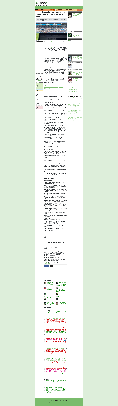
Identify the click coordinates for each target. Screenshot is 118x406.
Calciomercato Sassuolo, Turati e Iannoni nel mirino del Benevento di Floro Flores (59, 321)
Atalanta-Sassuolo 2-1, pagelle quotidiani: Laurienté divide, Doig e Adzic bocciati (59, 373)
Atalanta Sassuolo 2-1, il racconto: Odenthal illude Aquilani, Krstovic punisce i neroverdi (60, 387)
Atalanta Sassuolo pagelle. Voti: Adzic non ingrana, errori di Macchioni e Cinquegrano (60, 389)
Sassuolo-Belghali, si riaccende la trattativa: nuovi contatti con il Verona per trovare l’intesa (60, 353)
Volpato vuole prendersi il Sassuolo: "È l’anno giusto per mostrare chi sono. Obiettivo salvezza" (61, 331)
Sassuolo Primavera (71, 69)
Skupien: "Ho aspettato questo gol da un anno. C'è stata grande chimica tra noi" (59, 369)
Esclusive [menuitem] (54, 7)
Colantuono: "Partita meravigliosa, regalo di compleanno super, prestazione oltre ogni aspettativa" (62, 370)
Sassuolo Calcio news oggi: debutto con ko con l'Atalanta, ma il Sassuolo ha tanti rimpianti (60, 380)
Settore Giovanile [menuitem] (77, 7)
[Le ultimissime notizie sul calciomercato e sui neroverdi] (42, 3)
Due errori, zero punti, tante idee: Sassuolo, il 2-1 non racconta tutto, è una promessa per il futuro (61, 360)
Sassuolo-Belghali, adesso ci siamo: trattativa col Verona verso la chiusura (58, 329)
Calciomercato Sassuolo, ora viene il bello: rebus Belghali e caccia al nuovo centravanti (60, 377)
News (47, 262)
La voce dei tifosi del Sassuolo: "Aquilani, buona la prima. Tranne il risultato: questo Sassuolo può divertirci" (63, 359)
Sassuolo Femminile (71, 62)
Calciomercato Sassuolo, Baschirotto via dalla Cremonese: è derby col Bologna (59, 319)
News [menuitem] (40, 7)
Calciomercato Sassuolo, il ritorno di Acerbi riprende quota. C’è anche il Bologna (59, 350)
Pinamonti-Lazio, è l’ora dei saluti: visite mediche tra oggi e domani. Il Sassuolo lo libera (60, 327)
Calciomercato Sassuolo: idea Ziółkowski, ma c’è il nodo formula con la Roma (58, 347)
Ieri (70, 40)
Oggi (68, 40)
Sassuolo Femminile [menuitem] (60, 7)
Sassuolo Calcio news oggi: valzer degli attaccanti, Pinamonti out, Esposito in (58, 311)
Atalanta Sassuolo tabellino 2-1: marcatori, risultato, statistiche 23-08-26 (57, 388)
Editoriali (69, 11)
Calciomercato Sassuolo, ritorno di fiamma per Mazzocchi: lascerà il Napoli (58, 328)
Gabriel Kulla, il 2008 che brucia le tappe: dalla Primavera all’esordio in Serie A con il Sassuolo (61, 289)
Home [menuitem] (37, 7)
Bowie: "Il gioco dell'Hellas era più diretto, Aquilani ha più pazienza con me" (58, 391)
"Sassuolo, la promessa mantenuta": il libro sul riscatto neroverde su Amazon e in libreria (60, 386)
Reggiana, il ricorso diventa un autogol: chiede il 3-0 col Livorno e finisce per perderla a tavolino (61, 340)
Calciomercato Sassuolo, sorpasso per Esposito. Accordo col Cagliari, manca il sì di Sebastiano (61, 330)
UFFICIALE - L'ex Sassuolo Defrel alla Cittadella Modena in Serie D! (57, 322)
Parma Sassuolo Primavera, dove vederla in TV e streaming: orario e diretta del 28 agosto (60, 318)
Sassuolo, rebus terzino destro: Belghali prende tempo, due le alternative (57, 367)
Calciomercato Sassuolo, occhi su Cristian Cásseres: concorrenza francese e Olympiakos (60, 341)
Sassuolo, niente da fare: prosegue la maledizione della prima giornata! (51, 288)
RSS (66, 400)
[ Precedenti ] (39, 80)
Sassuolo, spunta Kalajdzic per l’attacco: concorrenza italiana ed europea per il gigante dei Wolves (62, 349)
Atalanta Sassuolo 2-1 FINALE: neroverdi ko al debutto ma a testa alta (57, 390)
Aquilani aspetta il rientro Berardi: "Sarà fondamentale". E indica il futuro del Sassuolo (60, 332)
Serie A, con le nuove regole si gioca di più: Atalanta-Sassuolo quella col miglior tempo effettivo (61, 337)
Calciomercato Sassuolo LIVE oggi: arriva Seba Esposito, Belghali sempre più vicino (59, 313)
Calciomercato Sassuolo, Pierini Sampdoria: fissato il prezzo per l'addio (57, 361)
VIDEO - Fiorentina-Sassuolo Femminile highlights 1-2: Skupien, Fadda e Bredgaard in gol (60, 371)
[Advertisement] (75, 47)
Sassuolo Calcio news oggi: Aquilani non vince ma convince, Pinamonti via (58, 358)
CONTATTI (60, 400)
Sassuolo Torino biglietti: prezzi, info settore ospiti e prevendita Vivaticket (57, 343)
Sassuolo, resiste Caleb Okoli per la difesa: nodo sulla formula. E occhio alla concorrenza (60, 342)
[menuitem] (81, 7)
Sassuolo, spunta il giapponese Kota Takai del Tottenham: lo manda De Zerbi (58, 320)
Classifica (37, 82)
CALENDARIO (57, 400)
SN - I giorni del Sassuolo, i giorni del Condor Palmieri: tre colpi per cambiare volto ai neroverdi (61, 348)
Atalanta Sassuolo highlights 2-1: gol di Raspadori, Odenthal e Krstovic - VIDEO (59, 393)
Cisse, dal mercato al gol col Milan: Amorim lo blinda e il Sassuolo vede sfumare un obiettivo (61, 362)
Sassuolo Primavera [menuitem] (69, 7)
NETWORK (52, 400)
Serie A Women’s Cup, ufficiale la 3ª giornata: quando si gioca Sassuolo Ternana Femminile (61, 317)
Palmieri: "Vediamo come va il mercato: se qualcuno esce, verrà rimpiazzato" (58, 392)
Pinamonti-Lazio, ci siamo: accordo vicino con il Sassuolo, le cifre (56, 354)
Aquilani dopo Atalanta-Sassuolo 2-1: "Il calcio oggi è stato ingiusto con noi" (58, 381)
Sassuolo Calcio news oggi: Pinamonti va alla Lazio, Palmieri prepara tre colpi (58, 336)
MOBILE (64, 400)
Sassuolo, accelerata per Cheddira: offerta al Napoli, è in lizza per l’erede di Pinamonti (60, 351)
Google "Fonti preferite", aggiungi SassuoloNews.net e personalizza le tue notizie (59, 312)
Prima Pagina (70, 31)
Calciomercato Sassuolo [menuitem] (46, 7)
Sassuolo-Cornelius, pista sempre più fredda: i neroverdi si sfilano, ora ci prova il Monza (60, 338)
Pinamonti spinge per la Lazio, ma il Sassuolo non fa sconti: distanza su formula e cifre (60, 372)
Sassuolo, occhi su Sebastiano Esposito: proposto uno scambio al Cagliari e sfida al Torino (60, 352)
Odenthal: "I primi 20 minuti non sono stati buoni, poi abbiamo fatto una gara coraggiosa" (60, 382)
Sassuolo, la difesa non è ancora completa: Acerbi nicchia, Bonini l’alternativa (58, 368)
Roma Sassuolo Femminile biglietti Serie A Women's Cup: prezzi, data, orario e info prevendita (61, 339)
